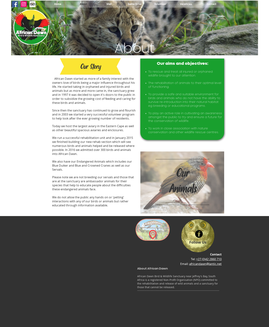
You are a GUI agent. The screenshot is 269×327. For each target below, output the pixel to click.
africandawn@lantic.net (205, 264)
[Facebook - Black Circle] (199, 234)
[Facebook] (15, 4)
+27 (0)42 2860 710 (209, 259)
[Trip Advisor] (32, 4)
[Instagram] (24, 4)
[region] (182, 182)
